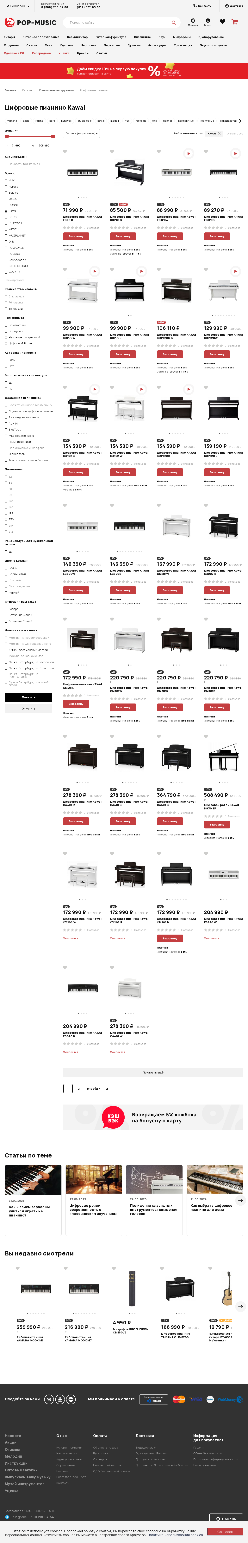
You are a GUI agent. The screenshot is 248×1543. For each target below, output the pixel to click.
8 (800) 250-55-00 (54, 7)
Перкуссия (112, 45)
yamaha (12, 120)
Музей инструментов (25, 1483)
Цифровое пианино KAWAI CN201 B (176, 920)
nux (127, 120)
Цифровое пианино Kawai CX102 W (129, 454)
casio (26, 120)
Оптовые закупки (21, 1470)
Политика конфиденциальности (215, 1459)
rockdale (141, 120)
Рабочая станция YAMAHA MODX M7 (78, 1338)
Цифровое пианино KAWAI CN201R (82, 686)
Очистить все (235, 133)
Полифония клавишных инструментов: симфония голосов (153, 1209)
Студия (31, 45)
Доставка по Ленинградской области (162, 1465)
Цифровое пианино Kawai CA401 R (82, 803)
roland (39, 120)
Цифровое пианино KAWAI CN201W (176, 572)
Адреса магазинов (69, 1459)
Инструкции (16, 1463)
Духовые (133, 45)
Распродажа (41, 53)
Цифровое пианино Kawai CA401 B (129, 803)
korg (52, 120)
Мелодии (13, 1456)
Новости (13, 1435)
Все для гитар (77, 37)
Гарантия (199, 1447)
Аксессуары (157, 45)
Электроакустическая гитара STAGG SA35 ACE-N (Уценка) (228, 1337)
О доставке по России (151, 1453)
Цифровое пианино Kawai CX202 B (223, 572)
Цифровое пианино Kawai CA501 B (176, 803)
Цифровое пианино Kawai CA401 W (129, 1034)
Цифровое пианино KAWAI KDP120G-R (176, 336)
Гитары (9, 37)
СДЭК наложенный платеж (111, 1471)
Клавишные (142, 37)
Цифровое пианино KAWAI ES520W (82, 572)
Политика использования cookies (175, 1535)
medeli (114, 120)
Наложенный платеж (107, 1465)
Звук (161, 37)
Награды (62, 1471)
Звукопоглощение (213, 45)
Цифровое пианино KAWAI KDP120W (223, 336)
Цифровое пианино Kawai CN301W (129, 689)
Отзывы (12, 1449)
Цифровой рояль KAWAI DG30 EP (221, 806)
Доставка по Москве (150, 1459)
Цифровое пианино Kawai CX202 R (129, 920)
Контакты (62, 1483)
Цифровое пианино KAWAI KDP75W (82, 336)
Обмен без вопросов (208, 1453)
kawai (100, 120)
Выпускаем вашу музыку (28, 1477)
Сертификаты (65, 1465)
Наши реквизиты (204, 1465)
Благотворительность (72, 1477)
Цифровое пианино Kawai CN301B (223, 689)
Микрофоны (182, 37)
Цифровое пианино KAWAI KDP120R (176, 454)
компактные (186, 120)
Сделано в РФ (14, 53)
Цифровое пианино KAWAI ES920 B (82, 1034)
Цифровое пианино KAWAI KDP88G (129, 218)
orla (154, 120)
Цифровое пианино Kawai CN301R (176, 689)
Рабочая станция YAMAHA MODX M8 (30, 1338)
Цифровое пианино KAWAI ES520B (129, 572)
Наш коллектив (66, 1453)
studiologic (85, 120)
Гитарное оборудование (41, 37)
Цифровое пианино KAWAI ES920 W (223, 920)
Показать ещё (153, 1072)
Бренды (83, 53)
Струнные (11, 45)
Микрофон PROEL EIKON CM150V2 (130, 1330)
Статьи (101, 53)
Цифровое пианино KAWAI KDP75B (129, 336)
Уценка (64, 53)
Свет (48, 45)
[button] (8, 121)
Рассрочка (100, 1453)
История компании (69, 1447)
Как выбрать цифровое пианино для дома (211, 1207)
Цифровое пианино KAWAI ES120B (223, 218)
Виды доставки (146, 1447)
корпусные (207, 120)
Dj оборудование (211, 37)
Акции (10, 1442)
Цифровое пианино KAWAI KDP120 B (223, 454)
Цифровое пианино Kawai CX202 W (82, 920)
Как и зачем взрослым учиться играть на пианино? (29, 1211)
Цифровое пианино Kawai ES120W (176, 218)
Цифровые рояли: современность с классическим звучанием (93, 1209)
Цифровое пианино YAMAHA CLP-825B (175, 1335)
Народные (88, 45)
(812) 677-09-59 (89, 7)
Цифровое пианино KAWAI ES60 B (82, 218)
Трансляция (183, 45)
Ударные (66, 45)
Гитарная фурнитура (111, 37)
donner (167, 120)
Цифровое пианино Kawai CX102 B (82, 454)
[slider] (6, 136)
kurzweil (66, 120)
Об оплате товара (105, 1447)
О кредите (100, 1459)
